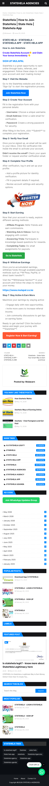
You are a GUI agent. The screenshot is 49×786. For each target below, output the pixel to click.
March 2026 (25, 516)
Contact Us (32, 778)
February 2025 (25, 560)
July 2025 (25, 538)
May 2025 (25, 547)
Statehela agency (22, 474)
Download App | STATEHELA (26, 577)
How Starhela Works (23, 398)
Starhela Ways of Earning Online (28, 410)
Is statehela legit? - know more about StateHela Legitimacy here (23, 665)
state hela (22, 455)
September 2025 (25, 529)
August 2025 (25, 534)
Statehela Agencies (22, 470)
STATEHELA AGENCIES (24, 3)
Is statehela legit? (22, 445)
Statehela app (22, 479)
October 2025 (25, 525)
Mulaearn (7, 33)
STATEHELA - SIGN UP (24, 599)
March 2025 (25, 555)
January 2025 (25, 564)
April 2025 (25, 551)
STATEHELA (20, 610)
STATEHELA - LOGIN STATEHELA (28, 588)
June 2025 (25, 542)
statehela (22, 465)
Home (5, 13)
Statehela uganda (22, 484)
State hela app (22, 460)
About (23, 778)
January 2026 (25, 521)
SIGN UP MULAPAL (13, 61)
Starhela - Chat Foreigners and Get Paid (29, 422)
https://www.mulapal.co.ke (18, 290)
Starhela (22, 450)
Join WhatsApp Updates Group (21, 500)
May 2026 (25, 512)
